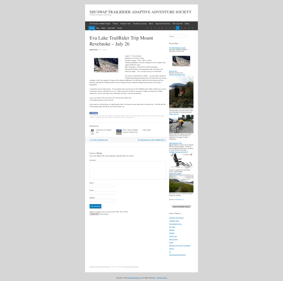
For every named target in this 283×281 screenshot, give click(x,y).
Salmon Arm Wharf (175, 173)
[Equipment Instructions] (166, 28)
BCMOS (171, 230)
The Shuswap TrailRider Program (100, 24)
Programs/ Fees (125, 24)
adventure (117, 116)
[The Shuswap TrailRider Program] (147, 28)
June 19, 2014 (102, 50)
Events (92, 28)
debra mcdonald (126, 116)
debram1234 (94, 50)
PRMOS (171, 233)
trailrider (128, 117)
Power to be (173, 236)
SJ (170, 252)
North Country (173, 239)
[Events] (178, 28)
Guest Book (111, 28)
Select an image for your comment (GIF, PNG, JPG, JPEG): (109, 212)
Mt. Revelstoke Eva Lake (177, 48)
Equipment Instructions (162, 24)
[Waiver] (162, 28)
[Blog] (181, 28)
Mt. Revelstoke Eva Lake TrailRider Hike (152, 140)
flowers (139, 116)
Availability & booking (140, 24)
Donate (119, 28)
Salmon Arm (173, 71)
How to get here (177, 24)
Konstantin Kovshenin (131, 267)
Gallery (187, 24)
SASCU (171, 249)
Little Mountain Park (175, 143)
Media (103, 28)
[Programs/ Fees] (155, 28)
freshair (144, 116)
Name (92, 183)
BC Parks (172, 227)
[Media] (185, 28)
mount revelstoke (152, 116)
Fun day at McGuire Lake (99, 140)
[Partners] (151, 28)
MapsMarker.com (179, 199)
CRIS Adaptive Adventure (177, 255)
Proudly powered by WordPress (100, 267)
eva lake (133, 116)
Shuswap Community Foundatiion (180, 245)
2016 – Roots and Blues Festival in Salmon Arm (130, 131)
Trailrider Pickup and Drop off (178, 152)
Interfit (171, 242)
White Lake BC (174, 114)
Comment (93, 160)
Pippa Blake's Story (175, 224)
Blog (97, 28)
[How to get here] (170, 28)
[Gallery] (174, 28)
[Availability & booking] (159, 28)
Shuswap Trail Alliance (176, 218)
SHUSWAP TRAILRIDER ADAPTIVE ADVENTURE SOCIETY (141, 12)
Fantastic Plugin (162, 278)
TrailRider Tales (174, 221)
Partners (115, 24)
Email (92, 190)
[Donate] (193, 28)
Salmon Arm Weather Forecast (181, 206)
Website (92, 198)
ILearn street (147, 130)
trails (132, 117)
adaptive (110, 116)
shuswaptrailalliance (119, 117)
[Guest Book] (189, 28)
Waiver (151, 24)
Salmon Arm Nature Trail (177, 75)
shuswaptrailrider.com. (135, 278)
